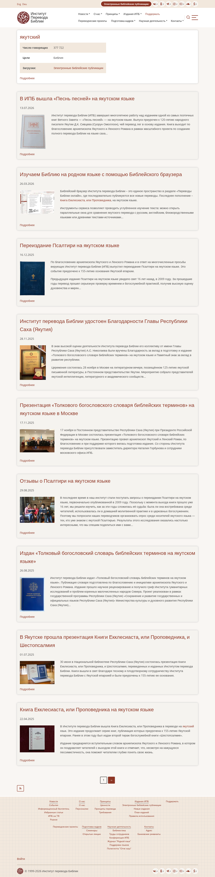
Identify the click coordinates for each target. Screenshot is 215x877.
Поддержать (152, 14)
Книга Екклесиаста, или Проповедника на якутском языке (87, 710)
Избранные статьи (53, 812)
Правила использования (141, 815)
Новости (83, 14)
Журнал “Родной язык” (119, 841)
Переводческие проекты (92, 20)
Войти (21, 859)
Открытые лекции (92, 834)
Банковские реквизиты (149, 834)
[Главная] (23, 17)
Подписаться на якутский (107, 788)
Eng (19, 4)
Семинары (91, 830)
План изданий (141, 812)
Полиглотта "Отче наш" (119, 848)
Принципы (112, 14)
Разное (53, 819)
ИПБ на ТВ (53, 815)
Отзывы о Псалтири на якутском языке (65, 481)
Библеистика (119, 830)
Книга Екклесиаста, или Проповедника (85, 200)
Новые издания (142, 808)
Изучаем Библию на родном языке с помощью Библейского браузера (101, 174)
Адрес (149, 830)
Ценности (105, 805)
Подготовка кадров (122, 20)
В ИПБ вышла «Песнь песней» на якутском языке (77, 99)
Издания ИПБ (132, 14)
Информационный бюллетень (53, 808)
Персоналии (82, 808)
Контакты (176, 20)
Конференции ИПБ (119, 837)
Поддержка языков (119, 844)
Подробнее (27, 78)
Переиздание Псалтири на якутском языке (69, 245)
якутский (188, 726)
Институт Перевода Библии (39, 17)
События (53, 805)
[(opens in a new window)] (155, 4)
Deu (24, 4)
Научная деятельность (152, 20)
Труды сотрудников (119, 834)
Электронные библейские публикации (126, 4)
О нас (97, 14)
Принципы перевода (105, 808)
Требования (105, 812)
